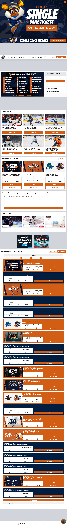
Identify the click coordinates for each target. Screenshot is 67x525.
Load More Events (33, 500)
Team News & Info (14, 57)
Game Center (49, 280)
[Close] (65, 2)
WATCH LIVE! (34, 57)
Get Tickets (60, 57)
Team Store (28, 57)
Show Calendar (62, 251)
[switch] (21, 258)
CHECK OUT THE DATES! (55, 81)
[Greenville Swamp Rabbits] (3, 57)
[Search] (45, 57)
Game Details (12, 187)
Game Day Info (21, 57)
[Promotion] (33, 40)
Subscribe (53, 251)
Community (40, 57)
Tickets (8, 57)
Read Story (12, 132)
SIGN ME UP (33, 208)
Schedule (53, 57)
